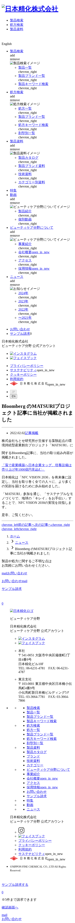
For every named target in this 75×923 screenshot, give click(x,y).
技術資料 (25, 174)
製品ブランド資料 (31, 166)
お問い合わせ (20, 329)
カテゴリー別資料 (31, 182)
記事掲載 (31, 433)
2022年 (23, 309)
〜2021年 (25, 317)
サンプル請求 (20, 333)
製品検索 (16, 20)
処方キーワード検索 (33, 125)
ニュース (16, 276)
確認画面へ (10, 907)
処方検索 (16, 24)
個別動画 (25, 219)
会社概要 (34, 252)
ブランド (33, 756)
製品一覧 (25, 67)
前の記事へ (26, 524)
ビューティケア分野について (31, 227)
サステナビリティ (23, 370)
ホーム (15, 536)
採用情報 (34, 268)
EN (13, 396)
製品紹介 (25, 211)
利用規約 (16, 379)
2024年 (23, 293)
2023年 (23, 301)
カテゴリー (35, 765)
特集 (13, 190)
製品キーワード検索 (33, 84)
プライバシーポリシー (26, 366)
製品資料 (16, 29)
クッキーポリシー (23, 374)
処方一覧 (25, 108)
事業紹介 (25, 244)
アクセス (25, 260)
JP (13, 392)
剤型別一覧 (26, 133)
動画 (13, 195)
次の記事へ (43, 524)
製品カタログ (28, 157)
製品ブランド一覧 (31, 75)
